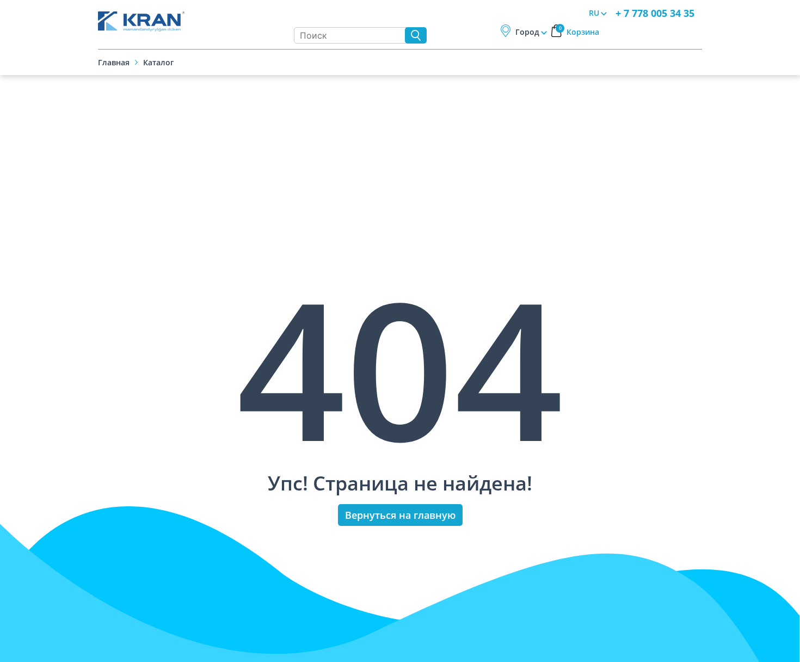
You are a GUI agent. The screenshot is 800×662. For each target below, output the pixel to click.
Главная (114, 62)
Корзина (579, 31)
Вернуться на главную (400, 515)
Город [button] (527, 31)
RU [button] (594, 12)
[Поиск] (416, 35)
